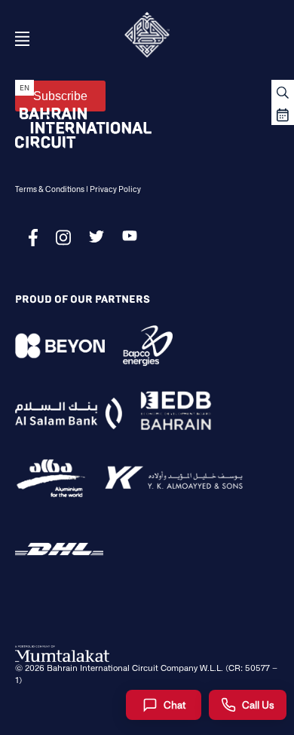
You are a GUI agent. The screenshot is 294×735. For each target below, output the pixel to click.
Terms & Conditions (49, 189)
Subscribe (60, 96)
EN (24, 88)
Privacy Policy (115, 189)
